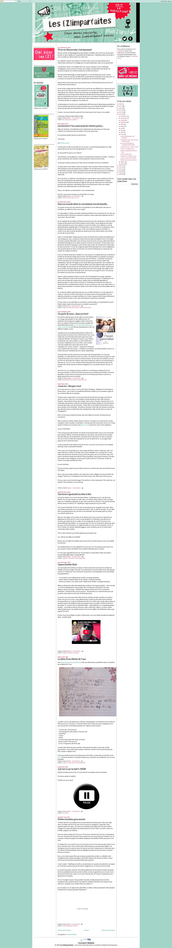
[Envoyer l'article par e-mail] (81, 118)
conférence (121, 51)
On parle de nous (82, 380)
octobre (122, 120)
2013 (120, 114)
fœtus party (65, 143)
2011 (120, 168)
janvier (122, 164)
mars (121, 134)
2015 (120, 110)
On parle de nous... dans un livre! (73, 313)
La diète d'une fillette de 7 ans (72, 659)
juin (121, 128)
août (121, 124)
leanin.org (84, 425)
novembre (123, 118)
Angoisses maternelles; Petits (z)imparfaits (74, 558)
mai (121, 130)
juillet (122, 126)
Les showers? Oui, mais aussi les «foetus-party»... (80, 126)
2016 (120, 108)
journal (60, 757)
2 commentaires (76, 378)
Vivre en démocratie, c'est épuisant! (75, 49)
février (122, 162)
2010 (120, 170)
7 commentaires (75, 761)
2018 (120, 104)
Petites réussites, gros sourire (71, 819)
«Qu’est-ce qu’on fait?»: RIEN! (72, 769)
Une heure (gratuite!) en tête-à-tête (74, 494)
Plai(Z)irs (75, 926)
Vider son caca (75, 198)
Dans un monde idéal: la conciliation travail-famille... (83, 204)
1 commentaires (75, 118)
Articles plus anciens (108, 930)
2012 (120, 166)
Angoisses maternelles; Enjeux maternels (74, 307)
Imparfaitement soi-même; (70, 380)
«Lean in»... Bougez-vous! (69, 386)
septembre (123, 122)
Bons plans (66, 119)
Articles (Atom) (72, 934)
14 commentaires (76, 556)
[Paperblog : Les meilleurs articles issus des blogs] (87, 940)
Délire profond (67, 198)
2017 (120, 106)
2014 (120, 112)
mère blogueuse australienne (71, 662)
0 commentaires (76, 651)
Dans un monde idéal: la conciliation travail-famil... (127, 144)
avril (121, 132)
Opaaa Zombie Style (67, 564)
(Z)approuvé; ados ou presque (71, 653)
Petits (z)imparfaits (67, 926)
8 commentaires (75, 306)
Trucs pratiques (73, 119)
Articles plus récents (64, 930)
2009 (120, 172)
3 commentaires (76, 196)
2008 (120, 174)
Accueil (86, 930)
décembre (123, 116)
